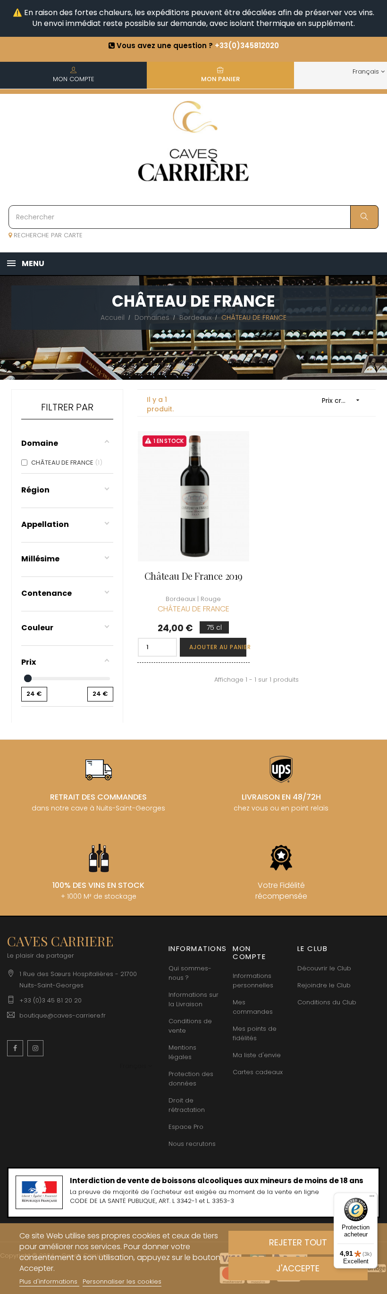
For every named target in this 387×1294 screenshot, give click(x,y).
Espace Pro (185, 1126)
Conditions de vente (190, 1026)
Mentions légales (182, 1052)
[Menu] (372, 1198)
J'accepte (298, 1268)
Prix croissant (343, 400)
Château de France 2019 (193, 576)
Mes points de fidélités (255, 1033)
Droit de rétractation (186, 1105)
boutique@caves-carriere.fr (62, 1015)
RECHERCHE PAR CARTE (47, 235)
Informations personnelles (253, 980)
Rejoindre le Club (324, 985)
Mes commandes (253, 1007)
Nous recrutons (192, 1143)
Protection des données (190, 1078)
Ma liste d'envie (257, 1055)
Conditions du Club (326, 1002)
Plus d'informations (49, 1281)
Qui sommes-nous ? (189, 973)
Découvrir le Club (324, 968)
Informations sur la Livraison (193, 999)
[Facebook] (15, 1048)
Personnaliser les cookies (122, 1281)
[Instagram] (35, 1048)
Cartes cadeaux (258, 1072)
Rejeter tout (298, 1242)
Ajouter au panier (217, 647)
